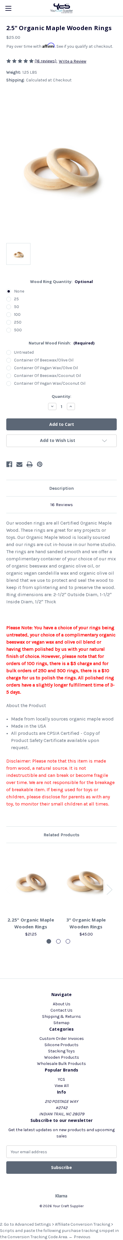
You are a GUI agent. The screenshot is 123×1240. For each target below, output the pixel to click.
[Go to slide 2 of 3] (58, 941)
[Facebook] (9, 464)
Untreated (24, 352)
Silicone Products (61, 1044)
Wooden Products (61, 1057)
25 (16, 299)
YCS (61, 1079)
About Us (61, 1003)
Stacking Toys (61, 1051)
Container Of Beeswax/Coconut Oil (47, 375)
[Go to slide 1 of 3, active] (49, 941)
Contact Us (61, 1010)
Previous (8, 889)
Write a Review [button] (72, 61)
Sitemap (61, 1022)
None (19, 291)
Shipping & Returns (61, 1016)
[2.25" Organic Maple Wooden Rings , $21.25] (30, 881)
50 (16, 306)
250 (17, 322)
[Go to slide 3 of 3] (68, 941)
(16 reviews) (46, 61)
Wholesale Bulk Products (61, 1063)
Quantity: (61, 396)
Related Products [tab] (61, 834)
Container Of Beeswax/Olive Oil (43, 360)
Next (109, 889)
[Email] (19, 464)
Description (61, 488)
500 (18, 330)
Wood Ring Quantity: (61, 281)
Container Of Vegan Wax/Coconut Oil (49, 383)
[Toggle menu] (8, 8)
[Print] (30, 464)
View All (62, 1085)
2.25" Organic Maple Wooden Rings (30, 923)
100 (17, 314)
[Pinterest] (40, 464)
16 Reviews (61, 504)
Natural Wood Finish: (61, 343)
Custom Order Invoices (61, 1038)
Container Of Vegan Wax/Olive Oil (46, 367)
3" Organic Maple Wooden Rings (86, 923)
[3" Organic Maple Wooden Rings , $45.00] (86, 881)
